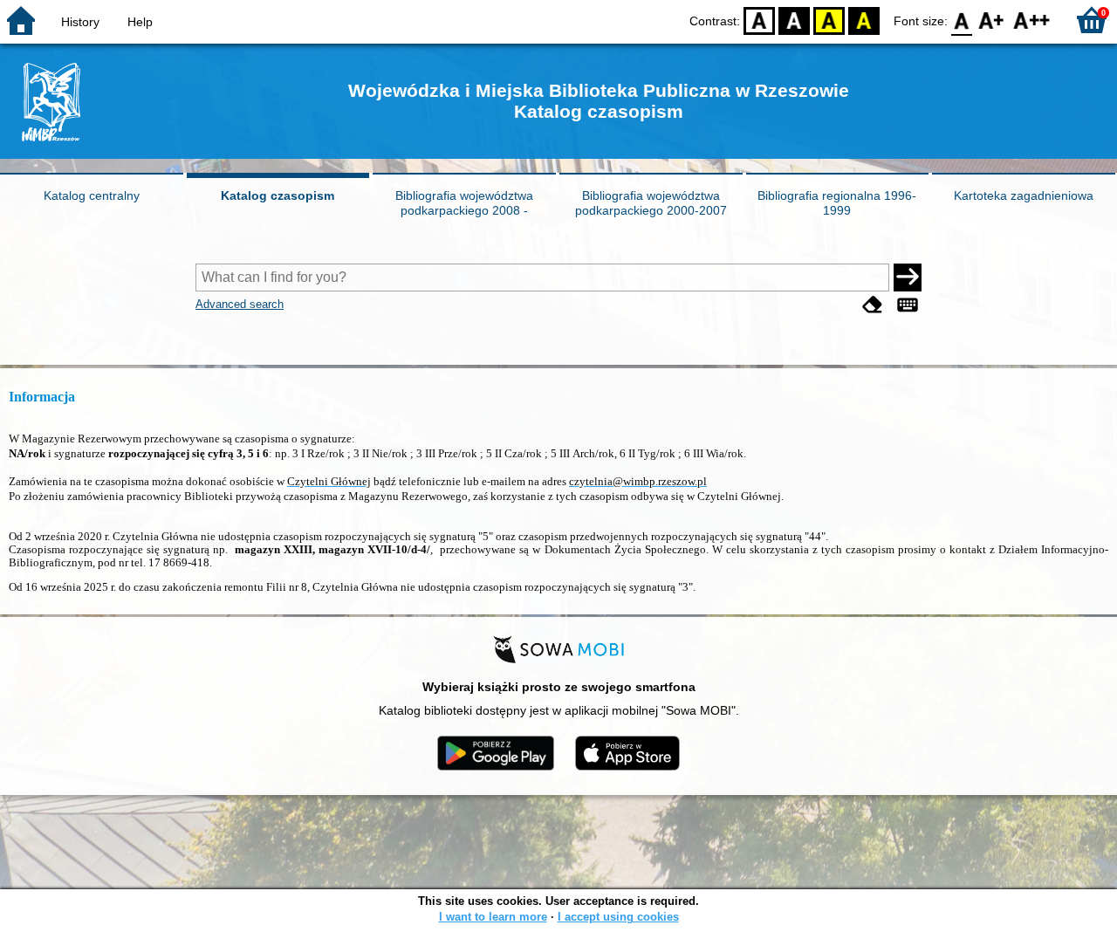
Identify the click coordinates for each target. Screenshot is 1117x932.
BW (794, 19)
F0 (962, 19)
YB (829, 19)
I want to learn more (493, 916)
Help (140, 22)
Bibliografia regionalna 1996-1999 (836, 202)
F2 (1032, 19)
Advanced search (239, 304)
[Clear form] (873, 306)
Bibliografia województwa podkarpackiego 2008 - (464, 202)
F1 (991, 19)
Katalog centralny (92, 195)
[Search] (908, 277)
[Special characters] (908, 306)
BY (864, 19)
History (80, 22)
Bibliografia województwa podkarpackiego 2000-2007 (651, 202)
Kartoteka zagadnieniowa (1023, 195)
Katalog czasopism (277, 195)
